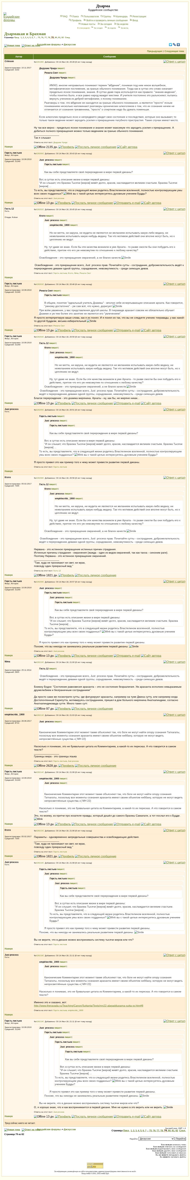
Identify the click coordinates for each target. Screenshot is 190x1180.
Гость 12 (57, 571)
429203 (39, 284)
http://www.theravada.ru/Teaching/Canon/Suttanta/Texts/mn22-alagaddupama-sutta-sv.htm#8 (88, 1005)
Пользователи (91, 16)
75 (39, 37)
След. (67, 37)
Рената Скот (85, 273)
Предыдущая (154, 51)
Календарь (122, 16)
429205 (39, 410)
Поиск (75, 16)
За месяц (124, 28)
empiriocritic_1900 (75, 1010)
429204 (39, 337)
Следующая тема (174, 51)
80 (56, 37)
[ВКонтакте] (178, 44)
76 (42, 37)
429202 (39, 209)
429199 (39, 62)
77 (46, 37)
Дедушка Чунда (60, 142)
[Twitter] (171, 44)
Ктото (70, 273)
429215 (39, 831)
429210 (39, 662)
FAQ (65, 16)
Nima (76, 273)
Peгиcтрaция (139, 16)
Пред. (16, 37)
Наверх (9, 146)
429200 (39, 153)
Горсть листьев (60, 273)
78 (49, 37)
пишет (60, 68)
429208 (39, 478)
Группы (107, 16)
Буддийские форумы (49, 44)
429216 (39, 863)
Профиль (76, 20)
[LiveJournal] (174, 44)
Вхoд (135, 20)
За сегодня (106, 24)
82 (63, 37)
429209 (39, 582)
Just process (58, 198)
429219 (39, 1021)
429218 (39, 956)
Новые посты (88, 24)
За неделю (122, 24)
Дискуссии (70, 44)
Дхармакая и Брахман (25, 33)
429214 (39, 772)
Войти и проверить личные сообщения (107, 20)
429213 (39, 715)
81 (59, 37)
